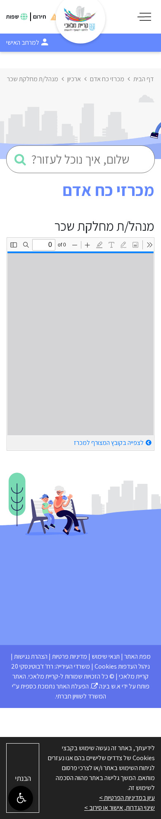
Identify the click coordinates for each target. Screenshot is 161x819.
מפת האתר (137, 656)
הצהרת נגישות (30, 656)
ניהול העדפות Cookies (122, 666)
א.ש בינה (106, 686)
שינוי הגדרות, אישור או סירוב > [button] (119, 807)
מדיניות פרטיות (69, 656)
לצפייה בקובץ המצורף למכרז (109, 442)
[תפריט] (144, 17)
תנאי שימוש (106, 656)
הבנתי (23, 778)
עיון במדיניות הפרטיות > (127, 797)
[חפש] (20, 159)
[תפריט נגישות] (20, 798)
